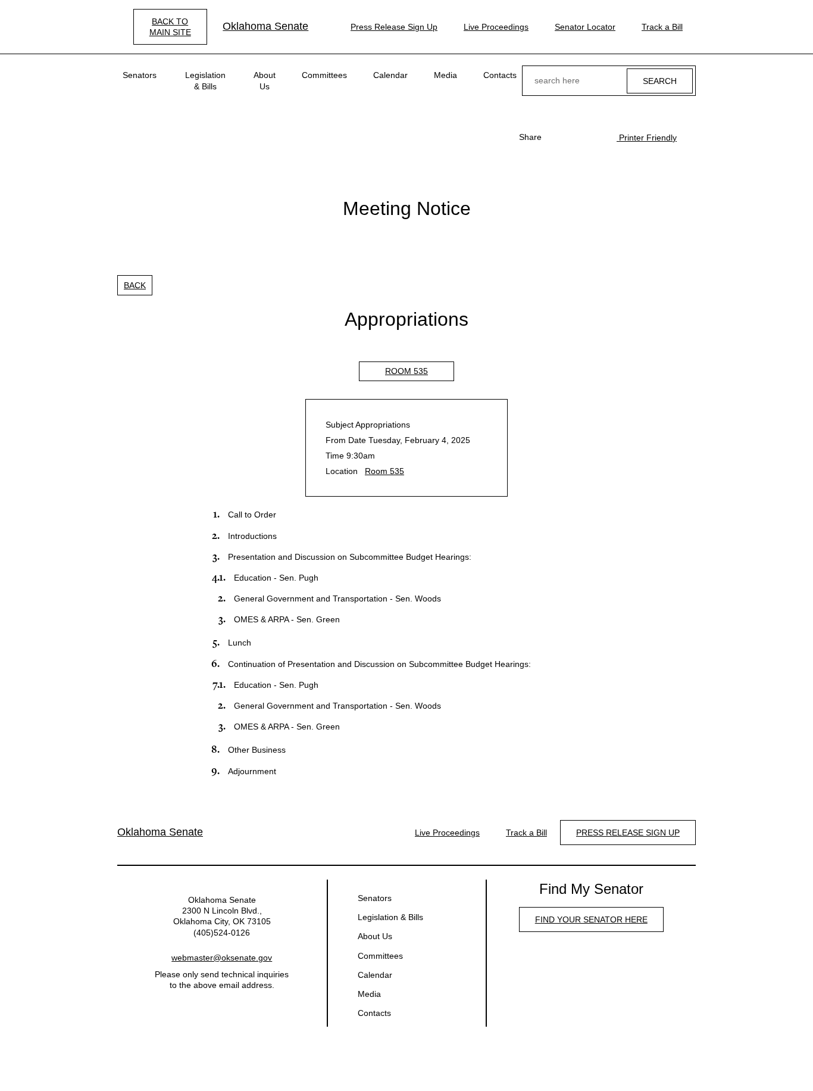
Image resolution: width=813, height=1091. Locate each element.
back (135, 285)
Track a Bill (662, 27)
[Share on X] (576, 136)
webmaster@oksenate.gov (221, 957)
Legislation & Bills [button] (205, 80)
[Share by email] (595, 136)
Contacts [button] (500, 75)
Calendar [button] (390, 75)
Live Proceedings (496, 27)
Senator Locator (585, 27)
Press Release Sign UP (628, 832)
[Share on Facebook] (557, 136)
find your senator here (591, 919)
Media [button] (445, 75)
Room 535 (406, 371)
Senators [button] (140, 75)
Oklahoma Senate (265, 26)
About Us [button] (265, 80)
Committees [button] (324, 75)
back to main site (170, 27)
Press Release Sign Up (394, 27)
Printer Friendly (647, 137)
